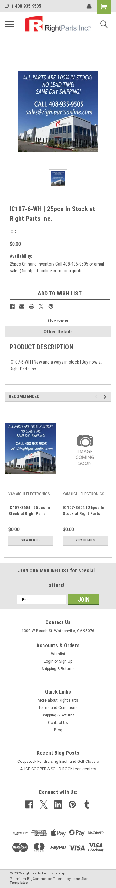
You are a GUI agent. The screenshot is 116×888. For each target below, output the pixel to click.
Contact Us (58, 722)
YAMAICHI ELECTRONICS (29, 493)
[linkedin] (58, 804)
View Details (30, 540)
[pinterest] (72, 804)
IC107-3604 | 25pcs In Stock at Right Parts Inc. (29, 511)
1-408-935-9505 (26, 6)
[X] (41, 306)
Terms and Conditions (58, 708)
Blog (58, 730)
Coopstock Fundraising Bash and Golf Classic (58, 761)
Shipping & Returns (58, 669)
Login (48, 661)
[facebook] (29, 804)
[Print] (31, 306)
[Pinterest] (50, 306)
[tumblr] (87, 804)
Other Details (58, 332)
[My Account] (89, 6)
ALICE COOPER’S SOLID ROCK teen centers (58, 769)
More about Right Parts (58, 700)
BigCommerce (39, 879)
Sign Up (65, 661)
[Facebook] (12, 306)
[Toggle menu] (9, 24)
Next (106, 396)
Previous (97, 396)
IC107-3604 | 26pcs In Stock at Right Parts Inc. (83, 511)
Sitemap (58, 873)
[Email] (21, 306)
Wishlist (58, 654)
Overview (58, 321)
